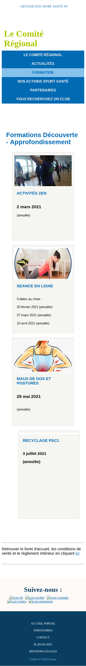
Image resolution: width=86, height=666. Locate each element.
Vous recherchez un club (43, 99)
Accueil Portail (43, 623)
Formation (43, 72)
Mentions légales (43, 651)
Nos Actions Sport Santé (43, 81)
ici (77, 553)
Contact (43, 637)
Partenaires (43, 90)
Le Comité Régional (43, 55)
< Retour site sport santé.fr (43, 6)
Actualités (43, 64)
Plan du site (43, 644)
